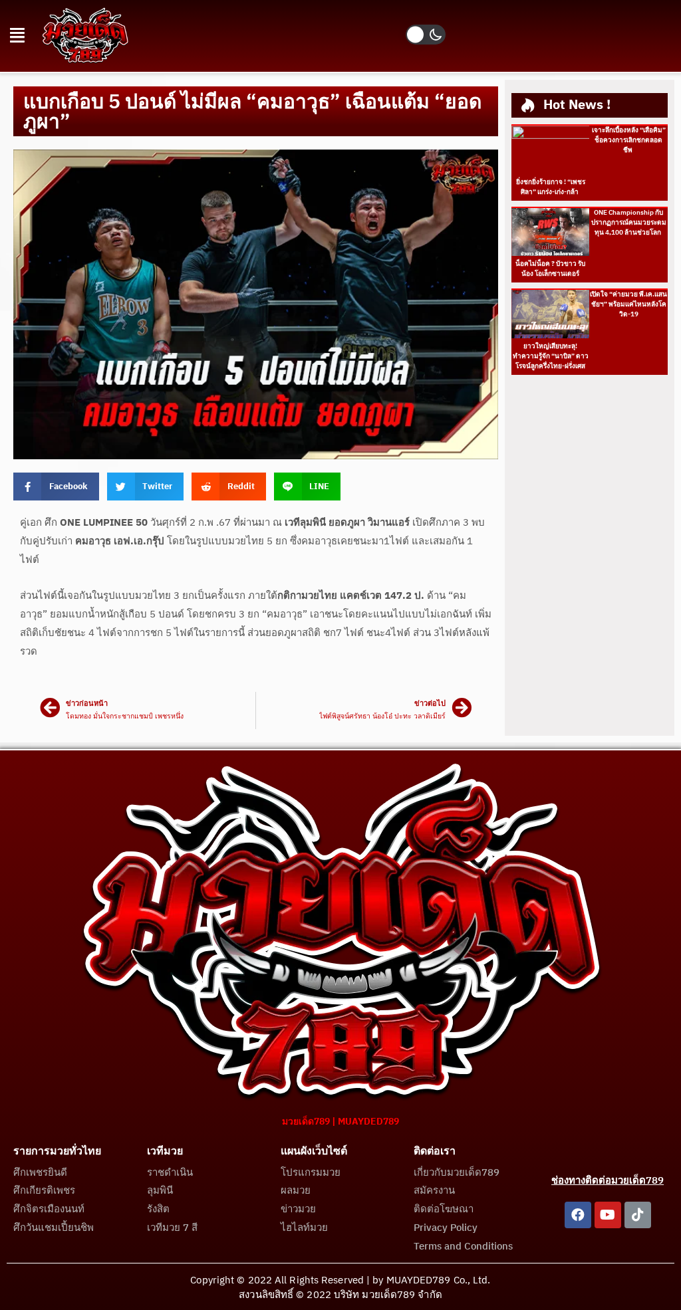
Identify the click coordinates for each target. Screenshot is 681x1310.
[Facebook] (578, 1215)
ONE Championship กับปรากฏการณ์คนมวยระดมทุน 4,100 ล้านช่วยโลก (628, 222)
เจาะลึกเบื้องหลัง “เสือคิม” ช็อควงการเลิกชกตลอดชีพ (629, 140)
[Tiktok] (637, 1215)
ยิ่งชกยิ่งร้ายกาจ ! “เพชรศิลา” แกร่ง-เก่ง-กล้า (550, 187)
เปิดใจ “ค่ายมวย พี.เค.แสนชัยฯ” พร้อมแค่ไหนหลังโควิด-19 (628, 304)
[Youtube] (608, 1215)
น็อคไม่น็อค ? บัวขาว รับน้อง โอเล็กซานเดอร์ (550, 269)
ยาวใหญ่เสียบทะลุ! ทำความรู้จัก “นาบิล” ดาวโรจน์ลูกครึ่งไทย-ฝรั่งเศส (551, 356)
